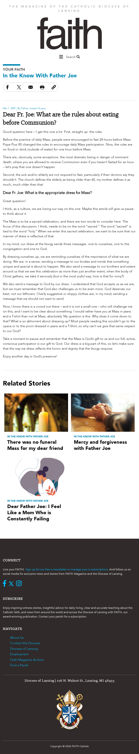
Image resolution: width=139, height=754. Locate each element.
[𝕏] (12, 584)
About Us (17, 637)
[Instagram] (20, 584)
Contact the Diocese (25, 643)
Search (71, 57)
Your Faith (14, 69)
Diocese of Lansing (24, 649)
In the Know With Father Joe (40, 75)
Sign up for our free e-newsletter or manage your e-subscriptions (66, 569)
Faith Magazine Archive (27, 660)
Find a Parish (19, 665)
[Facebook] (5, 584)
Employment (19, 654)
